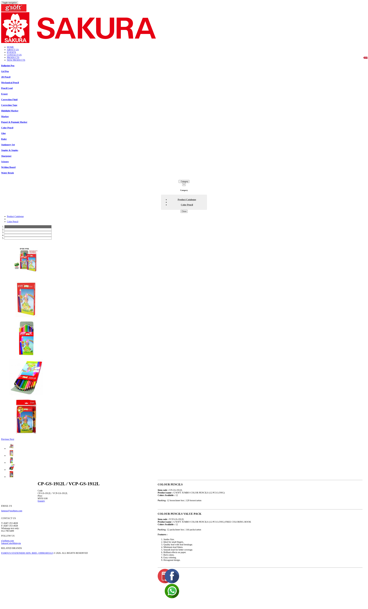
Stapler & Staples (9, 150)
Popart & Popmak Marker (14, 122)
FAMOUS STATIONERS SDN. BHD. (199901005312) (27, 553)
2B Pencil (5, 77)
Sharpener (6, 156)
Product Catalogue (187, 199)
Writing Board (8, 167)
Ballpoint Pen (7, 65)
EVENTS (11, 52)
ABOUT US (13, 49)
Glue (3, 133)
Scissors (5, 161)
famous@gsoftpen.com (11, 511)
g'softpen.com (7, 540)
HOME (10, 47)
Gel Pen (5, 71)
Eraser (4, 94)
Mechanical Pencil (10, 82)
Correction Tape (9, 105)
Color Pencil (7, 127)
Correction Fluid (9, 99)
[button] (5, 439)
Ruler (4, 139)
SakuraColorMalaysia (11, 543)
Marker (5, 116)
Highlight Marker (9, 111)
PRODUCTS (13, 57)
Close (184, 211)
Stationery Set (8, 144)
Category (184, 181)
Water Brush (7, 173)
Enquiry (41, 501)
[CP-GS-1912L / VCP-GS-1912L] (26, 277)
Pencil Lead (7, 88)
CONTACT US (14, 55)
